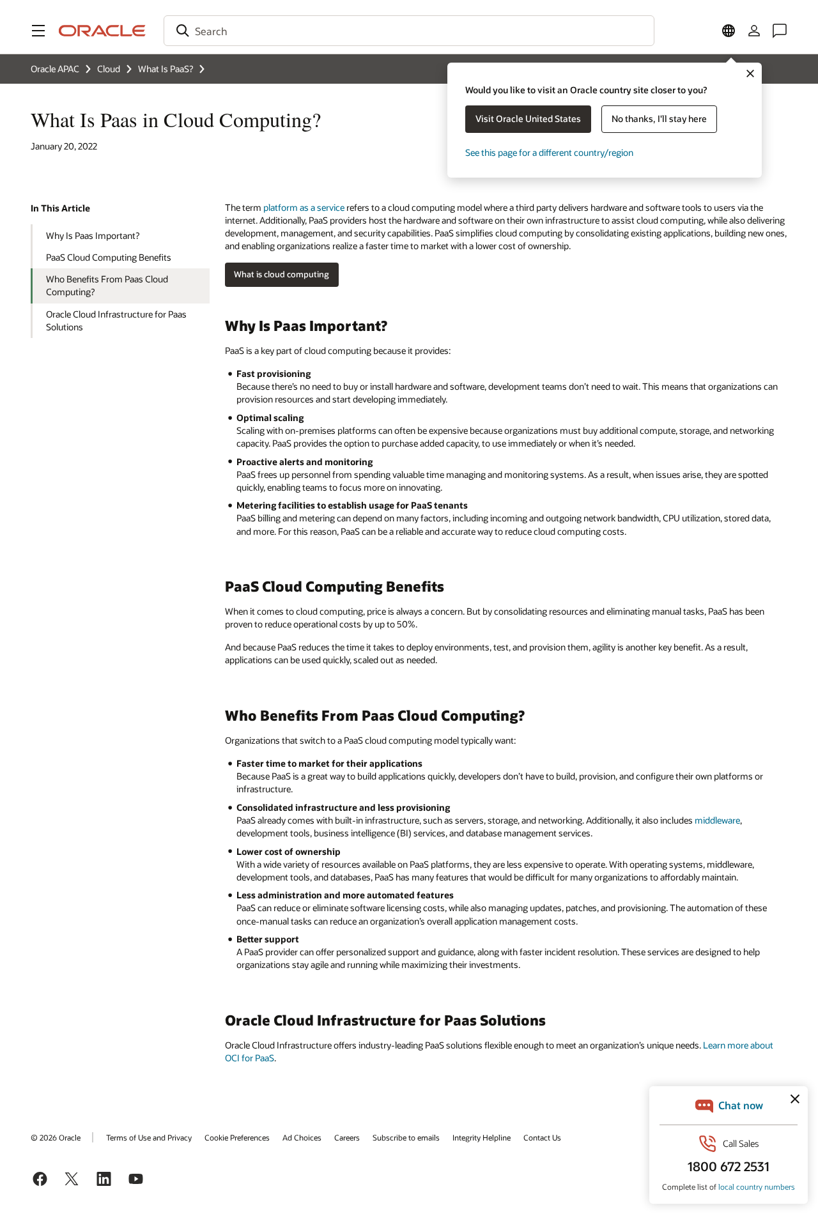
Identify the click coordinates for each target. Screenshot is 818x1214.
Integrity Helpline (481, 1137)
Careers (347, 1137)
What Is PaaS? (165, 69)
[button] (38, 30)
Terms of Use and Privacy (149, 1137)
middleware (717, 820)
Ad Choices (301, 1137)
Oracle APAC (55, 69)
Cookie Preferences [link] (237, 1137)
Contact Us (542, 1137)
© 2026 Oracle (56, 1137)
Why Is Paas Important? (92, 235)
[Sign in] (754, 30)
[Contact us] (779, 30)
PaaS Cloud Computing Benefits (108, 257)
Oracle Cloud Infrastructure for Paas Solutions (116, 320)
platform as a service (303, 207)
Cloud (108, 69)
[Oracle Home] (102, 30)
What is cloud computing (281, 274)
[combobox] (409, 30)
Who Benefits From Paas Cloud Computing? (107, 285)
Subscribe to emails (406, 1137)
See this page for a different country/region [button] (549, 152)
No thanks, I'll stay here (659, 118)
